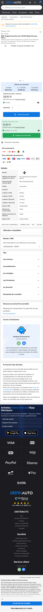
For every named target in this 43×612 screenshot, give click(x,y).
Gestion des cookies (21, 546)
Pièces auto (6, 12)
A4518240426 (11, 246)
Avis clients (21, 548)
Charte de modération (21, 556)
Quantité (6, 107)
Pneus (14, 12)
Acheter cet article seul (23, 135)
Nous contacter (21, 543)
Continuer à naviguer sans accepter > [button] (30, 577)
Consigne (21, 528)
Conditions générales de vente (21, 541)
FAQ (33, 224)
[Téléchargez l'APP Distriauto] (13, 433)
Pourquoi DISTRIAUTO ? (21, 518)
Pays (21, 516)
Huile (31, 12)
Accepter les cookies (21, 603)
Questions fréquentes (21, 526)
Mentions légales (21, 551)
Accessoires (23, 12)
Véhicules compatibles (10, 224)
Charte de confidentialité (21, 553)
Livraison (21, 521)
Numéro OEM (24, 224)
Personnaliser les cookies (21, 608)
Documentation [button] (9, 313)
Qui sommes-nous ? (21, 538)
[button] (30, 2)
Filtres (37, 12)
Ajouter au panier (23, 114)
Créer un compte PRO (21, 523)
